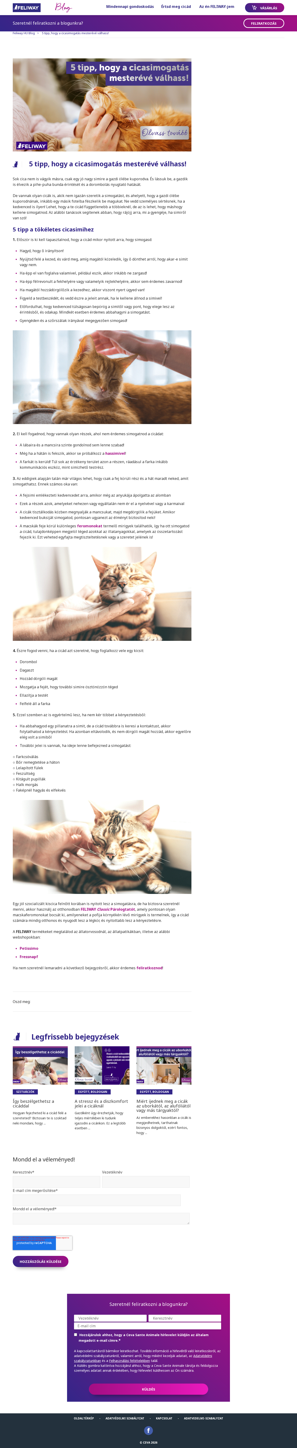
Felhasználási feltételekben (129, 1360)
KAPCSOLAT (164, 1418)
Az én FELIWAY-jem (216, 6)
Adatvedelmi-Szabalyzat (203, 1418)
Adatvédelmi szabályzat (125, 1418)
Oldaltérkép (84, 1418)
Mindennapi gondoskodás (130, 6)
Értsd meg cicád (176, 6)
